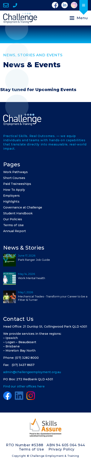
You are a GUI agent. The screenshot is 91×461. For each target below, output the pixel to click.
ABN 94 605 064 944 (66, 445)
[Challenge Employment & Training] (20, 18)
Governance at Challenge (22, 207)
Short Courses (14, 178)
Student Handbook (18, 213)
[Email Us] (6, 5)
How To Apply (14, 190)
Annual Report (14, 231)
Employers (11, 196)
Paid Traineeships (17, 184)
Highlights (11, 201)
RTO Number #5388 (24, 445)
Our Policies (12, 219)
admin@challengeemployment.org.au (32, 372)
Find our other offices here (24, 386)
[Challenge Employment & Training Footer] (22, 120)
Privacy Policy (61, 449)
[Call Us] (15, 5)
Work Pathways (15, 172)
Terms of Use (13, 225)
